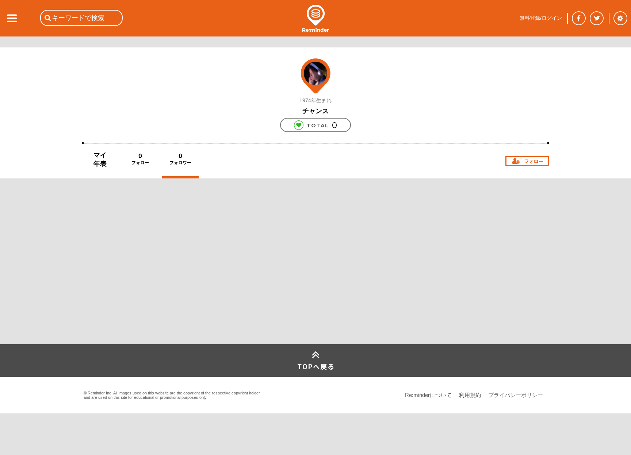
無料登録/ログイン (541, 18)
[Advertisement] (136, 289)
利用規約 (470, 395)
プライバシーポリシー (515, 395)
